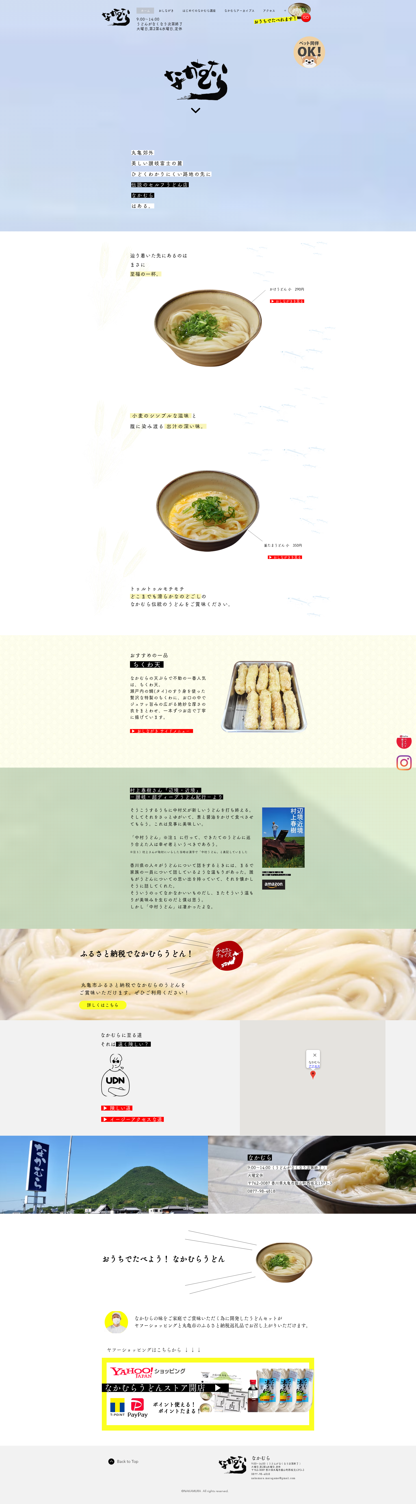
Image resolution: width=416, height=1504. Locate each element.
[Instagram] (404, 762)
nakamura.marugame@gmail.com (273, 1478)
